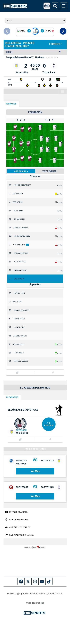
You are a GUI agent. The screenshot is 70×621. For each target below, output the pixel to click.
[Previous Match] (7, 31)
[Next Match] (63, 31)
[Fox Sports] (15, 6)
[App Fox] (46, 6)
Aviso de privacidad (35, 603)
